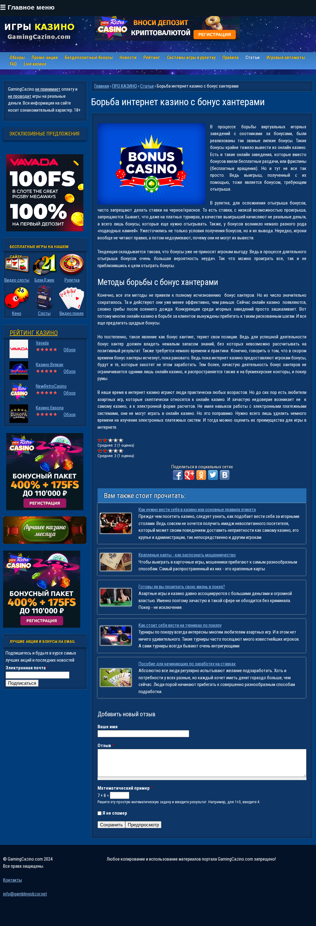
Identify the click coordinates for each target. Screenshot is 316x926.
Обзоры (17, 57)
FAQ (13, 63)
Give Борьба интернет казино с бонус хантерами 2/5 (105, 440)
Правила (230, 57)
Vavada (42, 343)
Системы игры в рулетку (191, 57)
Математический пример (125, 788)
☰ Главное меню (27, 7)
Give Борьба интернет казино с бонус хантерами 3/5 (110, 440)
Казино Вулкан (49, 364)
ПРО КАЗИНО (124, 86)
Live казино (34, 63)
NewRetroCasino (51, 386)
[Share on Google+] (189, 475)
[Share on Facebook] (178, 475)
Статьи (252, 57)
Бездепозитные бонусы (88, 57)
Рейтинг (151, 57)
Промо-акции (44, 57)
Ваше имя (108, 727)
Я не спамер (114, 813)
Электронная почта (27, 668)
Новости (127, 57)
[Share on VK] (225, 475)
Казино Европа (50, 408)
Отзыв (106, 745)
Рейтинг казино (34, 333)
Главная (101, 86)
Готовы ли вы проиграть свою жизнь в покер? (182, 586)
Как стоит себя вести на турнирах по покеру (180, 625)
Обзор (70, 350)
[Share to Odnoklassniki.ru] (201, 475)
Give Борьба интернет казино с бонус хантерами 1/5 (100, 440)
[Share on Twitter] (213, 475)
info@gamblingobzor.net (25, 894)
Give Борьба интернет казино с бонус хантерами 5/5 (121, 440)
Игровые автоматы (285, 57)
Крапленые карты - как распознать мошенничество (187, 555)
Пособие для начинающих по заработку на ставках (187, 664)
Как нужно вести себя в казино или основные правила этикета (197, 509)
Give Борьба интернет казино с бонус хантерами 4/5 (115, 440)
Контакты (12, 880)
